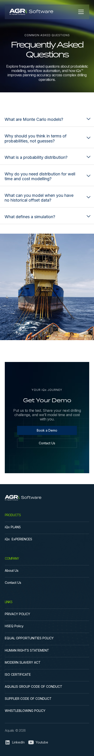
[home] (36, 12)
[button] (80, 11)
